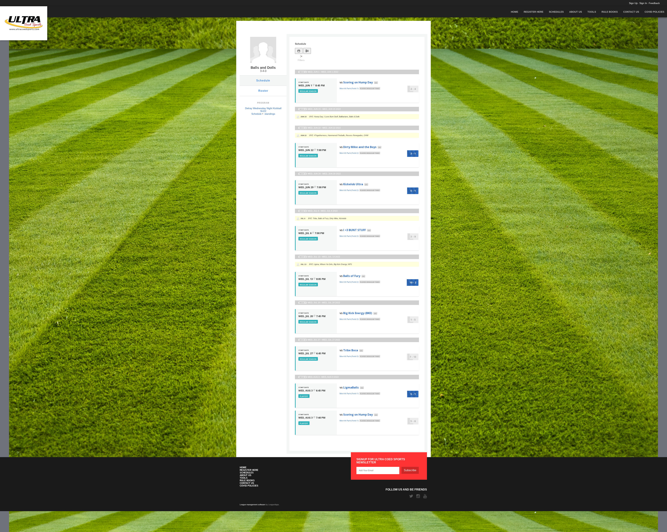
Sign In (643, 3)
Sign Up (633, 3)
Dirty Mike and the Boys (359, 147)
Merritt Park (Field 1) (349, 88)
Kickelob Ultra (353, 184)
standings (270, 113)
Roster (263, 90)
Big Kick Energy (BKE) (357, 313)
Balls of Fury (351, 276)
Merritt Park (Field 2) (349, 153)
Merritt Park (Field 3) (349, 236)
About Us (575, 11)
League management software (252, 505)
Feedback (654, 3)
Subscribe (410, 470)
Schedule (263, 80)
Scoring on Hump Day (358, 82)
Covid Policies (654, 11)
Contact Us (631, 11)
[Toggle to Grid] (299, 51)
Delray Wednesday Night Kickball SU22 (263, 109)
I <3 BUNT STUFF (354, 230)
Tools (591, 11)
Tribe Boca (350, 350)
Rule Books (610, 11)
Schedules (556, 11)
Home (514, 11)
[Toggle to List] (307, 51)
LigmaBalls (351, 387)
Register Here (533, 11)
